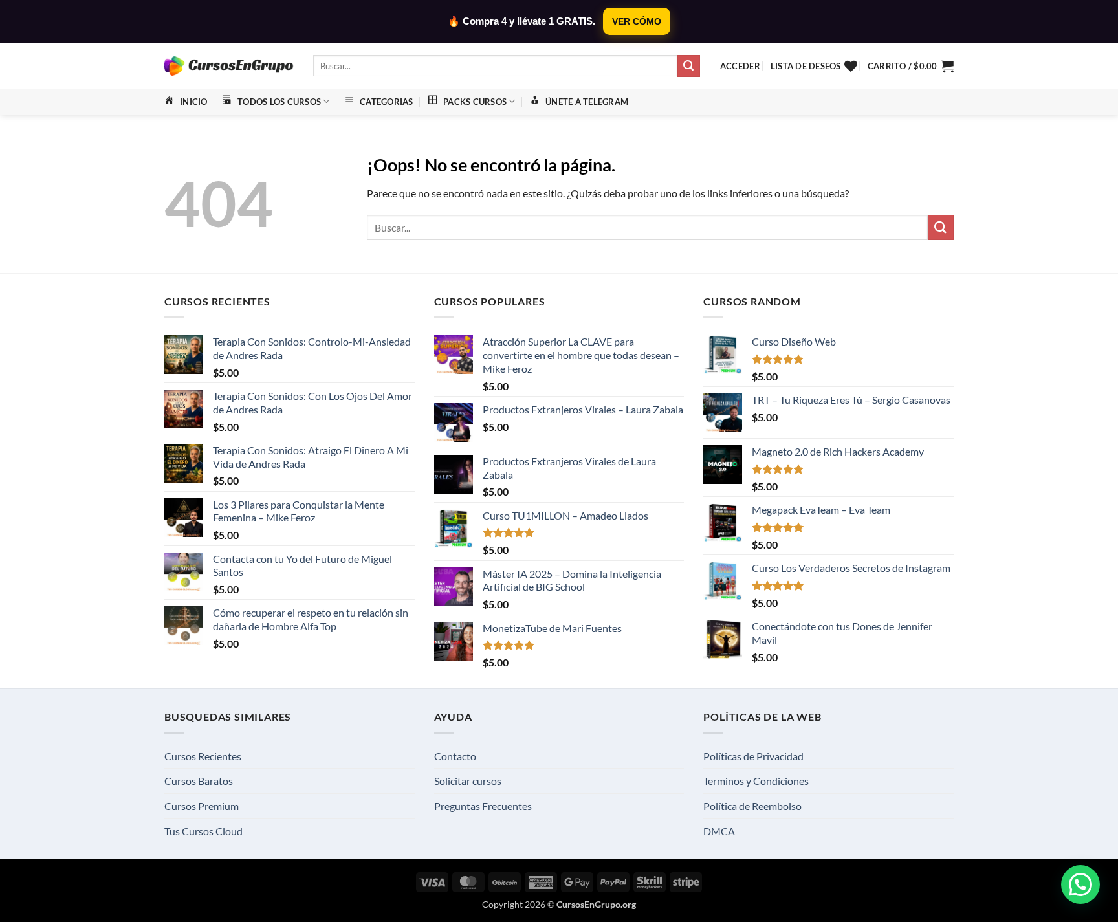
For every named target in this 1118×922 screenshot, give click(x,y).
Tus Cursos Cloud (203, 831)
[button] (740, 66)
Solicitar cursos (467, 780)
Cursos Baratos (198, 780)
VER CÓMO (636, 21)
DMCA (719, 831)
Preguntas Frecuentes (483, 806)
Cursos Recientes (202, 756)
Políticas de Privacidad (753, 756)
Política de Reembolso (752, 806)
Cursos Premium (201, 806)
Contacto (455, 756)
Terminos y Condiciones (756, 780)
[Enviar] (688, 66)
